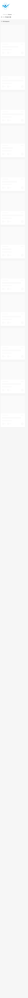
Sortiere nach (5, 14)
